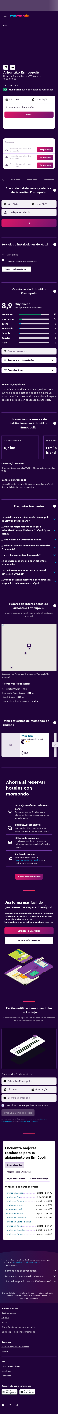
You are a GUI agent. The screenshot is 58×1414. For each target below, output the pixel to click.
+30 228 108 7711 (12, 85)
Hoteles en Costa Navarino (18, 1222)
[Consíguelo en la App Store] (27, 1392)
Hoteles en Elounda (15, 1201)
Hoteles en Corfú (14, 1209)
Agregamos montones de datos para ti (25, 1276)
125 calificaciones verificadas (37, 90)
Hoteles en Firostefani (16, 1218)
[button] (5, 16)
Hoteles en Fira (13, 1197)
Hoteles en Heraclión (16, 1230)
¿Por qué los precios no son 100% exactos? (27, 1281)
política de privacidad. (29, 1121)
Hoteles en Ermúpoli (39, 1296)
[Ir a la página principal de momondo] (19, 15)
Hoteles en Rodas (14, 1205)
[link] (29, 877)
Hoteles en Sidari (14, 1226)
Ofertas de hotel (8, 1293)
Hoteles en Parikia (14, 1234)
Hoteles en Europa (26, 1293)
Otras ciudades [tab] (14, 1165)
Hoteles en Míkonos (15, 1214)
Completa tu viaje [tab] (39, 1179)
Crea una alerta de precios (27, 860)
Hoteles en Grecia (45, 1293)
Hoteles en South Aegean (17, 1296)
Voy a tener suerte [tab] (16, 1179)
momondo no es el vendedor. (20, 1271)
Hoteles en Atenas (14, 1193)
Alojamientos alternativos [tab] (19, 1172)
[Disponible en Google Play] (9, 1392)
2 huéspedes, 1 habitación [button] (20, 107)
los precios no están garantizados (26, 1262)
